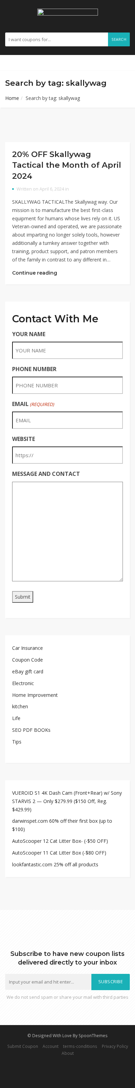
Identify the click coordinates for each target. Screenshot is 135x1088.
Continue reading (35, 273)
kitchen (20, 706)
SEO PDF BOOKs (31, 730)
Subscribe (110, 982)
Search (118, 39)
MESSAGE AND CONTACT (46, 474)
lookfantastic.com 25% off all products (55, 864)
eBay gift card (27, 671)
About (68, 1053)
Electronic (23, 683)
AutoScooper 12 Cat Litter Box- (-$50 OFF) (60, 841)
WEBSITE (23, 439)
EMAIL (33, 404)
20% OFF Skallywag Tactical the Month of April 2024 (66, 165)
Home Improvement (35, 695)
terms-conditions (80, 1046)
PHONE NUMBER (34, 369)
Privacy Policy (115, 1046)
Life (16, 718)
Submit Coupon (22, 1046)
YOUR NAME (28, 334)
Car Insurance (27, 648)
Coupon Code (27, 659)
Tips (16, 741)
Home (12, 98)
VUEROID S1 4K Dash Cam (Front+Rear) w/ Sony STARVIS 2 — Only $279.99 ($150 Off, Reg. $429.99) (67, 801)
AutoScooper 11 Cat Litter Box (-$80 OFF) (59, 852)
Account (50, 1046)
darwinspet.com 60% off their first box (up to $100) (62, 825)
